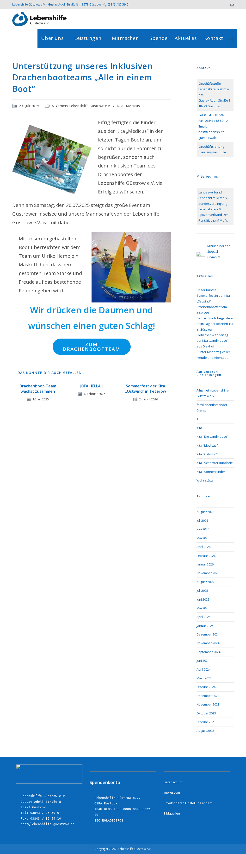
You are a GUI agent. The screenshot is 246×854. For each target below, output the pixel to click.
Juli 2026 (202, 520)
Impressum (172, 792)
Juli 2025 (202, 590)
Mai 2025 (203, 608)
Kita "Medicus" (129, 105)
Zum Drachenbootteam (91, 346)
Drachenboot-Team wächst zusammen (37, 388)
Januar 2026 (205, 564)
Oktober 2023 (206, 713)
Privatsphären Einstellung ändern (188, 803)
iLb (199, 419)
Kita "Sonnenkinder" (212, 471)
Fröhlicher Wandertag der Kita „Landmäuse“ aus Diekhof (212, 340)
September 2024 (208, 652)
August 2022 (205, 730)
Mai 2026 (203, 538)
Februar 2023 (206, 722)
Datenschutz (173, 782)
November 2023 (208, 704)
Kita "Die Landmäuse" (212, 436)
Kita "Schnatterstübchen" (215, 463)
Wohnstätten (206, 480)
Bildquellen (172, 813)
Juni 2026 (203, 529)
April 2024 (203, 669)
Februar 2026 (206, 555)
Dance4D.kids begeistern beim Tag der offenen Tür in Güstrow (215, 324)
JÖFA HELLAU (91, 386)
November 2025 (208, 573)
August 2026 (205, 512)
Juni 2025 (203, 599)
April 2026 (203, 547)
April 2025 (203, 617)
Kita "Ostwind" (207, 454)
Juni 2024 (203, 660)
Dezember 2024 (208, 634)
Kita (199, 428)
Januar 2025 (205, 625)
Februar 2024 (206, 687)
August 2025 (205, 582)
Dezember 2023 (208, 695)
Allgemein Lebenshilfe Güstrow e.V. (81, 105)
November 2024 (208, 643)
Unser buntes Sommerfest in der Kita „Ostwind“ (213, 295)
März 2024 (204, 678)
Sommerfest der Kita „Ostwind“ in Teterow (145, 388)
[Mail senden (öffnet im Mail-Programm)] (231, 4)
